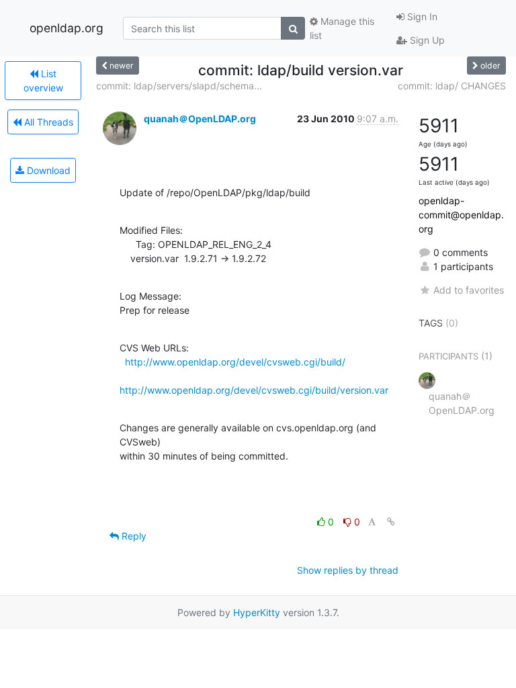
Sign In (420, 16)
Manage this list (342, 28)
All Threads (47, 122)
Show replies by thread (347, 570)
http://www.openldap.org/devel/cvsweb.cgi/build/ (235, 362)
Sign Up (426, 40)
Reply (132, 536)
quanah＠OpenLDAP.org (200, 118)
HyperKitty (256, 612)
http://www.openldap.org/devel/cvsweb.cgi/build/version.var (254, 390)
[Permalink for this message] (391, 521)
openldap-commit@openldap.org (461, 214)
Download (47, 170)
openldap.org (66, 28)
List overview (43, 80)
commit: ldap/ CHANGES (452, 85)
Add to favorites (468, 290)
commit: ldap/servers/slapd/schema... (179, 85)
